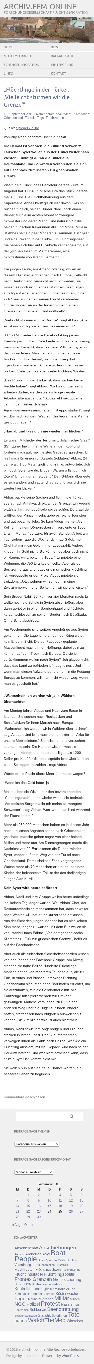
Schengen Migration (21, 65)
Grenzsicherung (67, 1279)
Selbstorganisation (26, 1315)
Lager (21, 1298)
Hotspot (20, 1284)
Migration (46, 1299)
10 (49, 1200)
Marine (33, 1299)
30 (39, 1217)
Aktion (19, 1254)
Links (8, 73)
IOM (28, 1284)
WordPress (70, 1356)
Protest (50, 1303)
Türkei (29, 118)
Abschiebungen (57, 1247)
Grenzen (42, 1279)
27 (81, 1211)
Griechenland (13, 118)
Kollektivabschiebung (47, 1284)
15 (28, 1206)
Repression (22, 1309)
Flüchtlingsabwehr (49, 1269)
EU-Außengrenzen (43, 1264)
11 (60, 1200)
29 (28, 1217)
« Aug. (16, 1225)
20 (81, 1206)
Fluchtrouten (55, 118)
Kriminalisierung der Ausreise (35, 1294)
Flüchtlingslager (29, 1274)
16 (39, 1206)
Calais (61, 1260)
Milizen (75, 1299)
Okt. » (28, 1225)
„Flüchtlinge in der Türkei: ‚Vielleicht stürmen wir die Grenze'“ (37, 97)
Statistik (44, 1315)
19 (71, 1206)
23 (39, 1211)
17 (49, 1206)
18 (60, 1206)
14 (17, 1206)
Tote (74, 1314)
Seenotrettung (63, 1309)
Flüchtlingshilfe (71, 1269)
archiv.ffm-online (40, 7)
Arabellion (33, 1254)
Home (8, 47)
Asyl (46, 1254)
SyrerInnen (59, 1315)
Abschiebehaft (26, 1248)
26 (71, 1211)
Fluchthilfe (62, 1264)
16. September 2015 (18, 114)
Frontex (23, 1279)
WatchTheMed (47, 1320)
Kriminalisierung (62, 1289)
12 (71, 1200)
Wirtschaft (75, 1321)
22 (28, 1211)
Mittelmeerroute (18, 56)
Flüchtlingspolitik (59, 1274)
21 (17, 1211)
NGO (20, 1304)
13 (81, 1200)
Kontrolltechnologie (32, 1289)
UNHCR (21, 1321)
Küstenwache (67, 1293)
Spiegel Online (27, 128)
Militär (61, 1298)
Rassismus (70, 1304)
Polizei (33, 1304)
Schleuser (38, 1309)
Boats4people (47, 1260)
